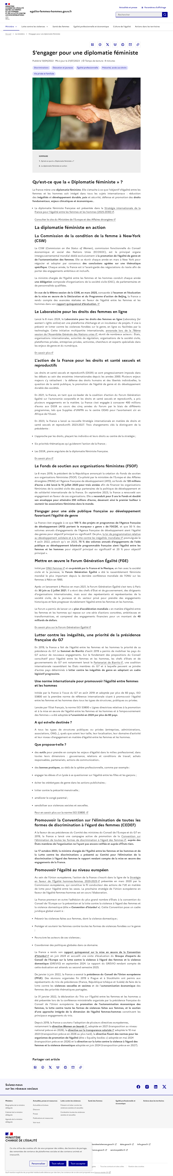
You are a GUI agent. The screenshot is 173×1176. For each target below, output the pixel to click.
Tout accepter (78, 1163)
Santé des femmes (61, 26)
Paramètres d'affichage (155, 7)
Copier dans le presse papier (138, 44)
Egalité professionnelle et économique (91, 26)
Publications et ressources (43, 1118)
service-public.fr (117, 1150)
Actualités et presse (128, 7)
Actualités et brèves (40, 1105)
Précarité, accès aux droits (114, 67)
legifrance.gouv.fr (96, 1150)
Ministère (9, 26)
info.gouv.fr (142, 1144)
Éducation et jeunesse (63, 67)
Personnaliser (38, 1163)
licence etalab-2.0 (101, 1172)
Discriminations (41, 67)
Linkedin (92, 44)
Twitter (107, 44)
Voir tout (36, 1122)
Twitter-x (164, 1087)
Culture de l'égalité (122, 26)
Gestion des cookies (136, 1166)
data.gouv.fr (125, 1144)
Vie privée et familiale (44, 73)
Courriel (130, 44)
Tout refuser (58, 1163)
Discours (36, 1109)
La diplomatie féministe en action (54, 166)
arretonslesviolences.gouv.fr (101, 1144)
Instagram (147, 1087)
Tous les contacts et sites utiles (112, 1166)
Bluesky (115, 44)
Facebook (100, 44)
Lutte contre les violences (33, 26)
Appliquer (165, 14)
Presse (35, 1114)
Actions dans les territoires (147, 26)
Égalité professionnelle (87, 67)
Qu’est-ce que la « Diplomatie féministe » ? (57, 161)
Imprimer (122, 44)
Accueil (8, 34)
